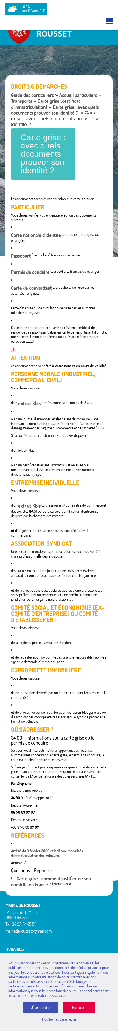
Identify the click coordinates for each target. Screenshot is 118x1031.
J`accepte (40, 1007)
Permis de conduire (30, 272)
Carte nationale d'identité (36, 235)
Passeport (21, 256)
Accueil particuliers (78, 95)
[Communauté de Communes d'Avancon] (59, 42)
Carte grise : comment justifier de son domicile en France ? (51, 881)
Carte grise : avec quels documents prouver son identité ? (55, 110)
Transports (21, 101)
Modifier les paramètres (59, 1019)
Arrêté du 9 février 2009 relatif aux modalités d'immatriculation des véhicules (47, 853)
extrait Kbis (29, 403)
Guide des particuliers (32, 95)
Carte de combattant (31, 288)
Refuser (79, 1007)
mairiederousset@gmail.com (28, 931)
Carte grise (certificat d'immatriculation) (45, 104)
